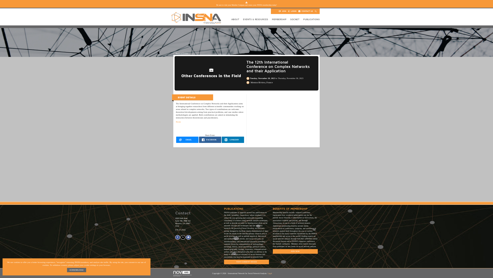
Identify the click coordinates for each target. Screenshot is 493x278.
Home (178, 122)
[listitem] (246, 5)
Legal (270, 273)
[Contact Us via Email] (188, 237)
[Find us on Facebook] (177, 237)
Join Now (295, 251)
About (235, 19)
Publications (311, 19)
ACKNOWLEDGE (76, 270)
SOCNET (294, 19)
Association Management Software (182, 275)
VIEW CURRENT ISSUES (246, 262)
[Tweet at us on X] (183, 237)
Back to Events (182, 53)
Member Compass (238, 5)
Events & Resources (255, 19)
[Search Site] (316, 11)
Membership (279, 19)
